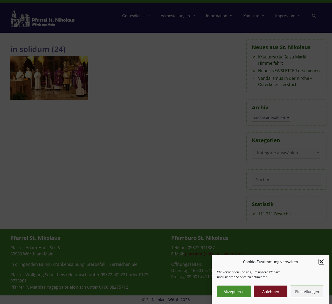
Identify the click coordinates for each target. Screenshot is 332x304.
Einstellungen (307, 291)
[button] (321, 261)
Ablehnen (270, 291)
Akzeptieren (234, 291)
